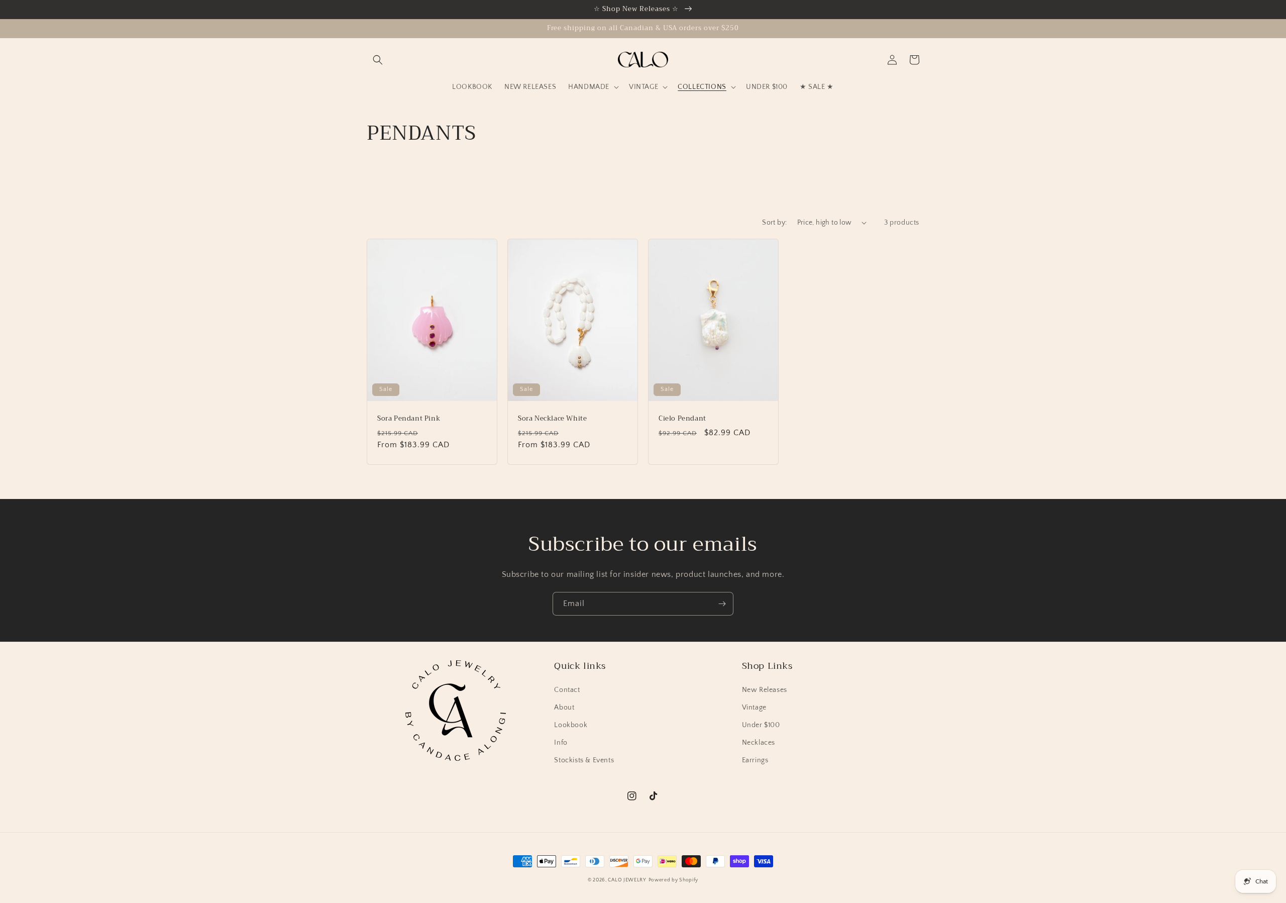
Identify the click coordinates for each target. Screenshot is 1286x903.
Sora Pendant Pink (408, 419)
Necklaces (758, 743)
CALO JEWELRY (627, 880)
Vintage (754, 708)
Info (560, 743)
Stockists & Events (584, 760)
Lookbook (570, 725)
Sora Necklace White (552, 419)
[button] (378, 60)
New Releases (764, 690)
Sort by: (774, 223)
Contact (567, 690)
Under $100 (761, 725)
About (564, 708)
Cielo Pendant (682, 419)
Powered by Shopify (674, 880)
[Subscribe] (722, 604)
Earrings (755, 760)
